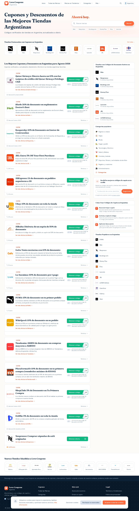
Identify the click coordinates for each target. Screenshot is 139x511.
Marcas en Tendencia (72, 3)
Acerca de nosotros (78, 491)
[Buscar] (121, 3)
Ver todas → (131, 42)
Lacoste (118, 29)
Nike (74, 29)
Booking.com (92, 29)
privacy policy (116, 195)
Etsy (111, 29)
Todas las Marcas (54, 3)
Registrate (127, 191)
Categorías (87, 3)
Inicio (43, 3)
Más (97, 3)
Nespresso (82, 29)
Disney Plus (103, 29)
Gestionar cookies (72, 502)
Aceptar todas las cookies (114, 502)
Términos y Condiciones (114, 491)
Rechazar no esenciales (90, 502)
